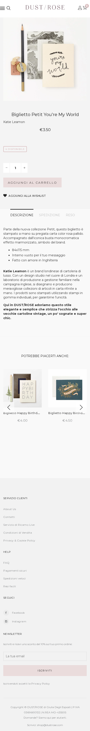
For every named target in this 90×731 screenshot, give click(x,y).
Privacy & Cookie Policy (19, 540)
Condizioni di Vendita (17, 532)
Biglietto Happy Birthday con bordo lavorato (38, 413)
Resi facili (9, 586)
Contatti (9, 517)
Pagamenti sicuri (15, 570)
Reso (70, 215)
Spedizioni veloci (14, 578)
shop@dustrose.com (50, 725)
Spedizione (49, 215)
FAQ (6, 562)
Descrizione (21, 215)
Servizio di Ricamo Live (19, 524)
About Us (9, 509)
